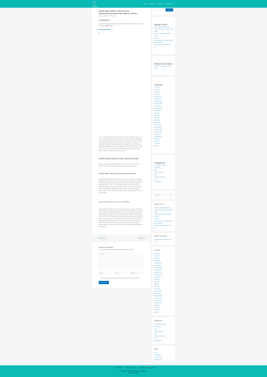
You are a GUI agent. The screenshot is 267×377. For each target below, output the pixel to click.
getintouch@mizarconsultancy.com (146, 367)
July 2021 (156, 141)
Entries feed (157, 355)
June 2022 (157, 115)
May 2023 (156, 89)
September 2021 (158, 136)
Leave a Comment (103, 16)
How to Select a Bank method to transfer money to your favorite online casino (163, 29)
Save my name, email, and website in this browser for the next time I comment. (120, 278)
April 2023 (157, 92)
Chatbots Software (159, 172)
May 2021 (156, 146)
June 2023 (157, 87)
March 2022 (157, 122)
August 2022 (157, 110)
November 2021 (158, 131)
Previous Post (101, 238)
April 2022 (156, 120)
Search (169, 10)
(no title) (156, 38)
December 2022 (158, 101)
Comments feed (158, 357)
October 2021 (157, 134)
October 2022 (157, 106)
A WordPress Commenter (160, 66)
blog (155, 170)
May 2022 (156, 117)
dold (109, 16)
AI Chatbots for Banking (160, 165)
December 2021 (158, 129)
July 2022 (156, 113)
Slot (155, 179)
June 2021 (156, 143)
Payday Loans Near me (160, 177)
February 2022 (158, 124)
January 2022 (157, 127)
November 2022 (158, 103)
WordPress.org (158, 359)
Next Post (141, 238)
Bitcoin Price (157, 167)
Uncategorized (158, 181)
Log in (155, 352)
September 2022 (158, 108)
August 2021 (157, 138)
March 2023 (157, 94)
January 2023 (157, 99)
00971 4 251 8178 (118, 367)
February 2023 (158, 96)
